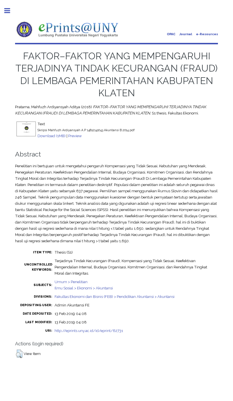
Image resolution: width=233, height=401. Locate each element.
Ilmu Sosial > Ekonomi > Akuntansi (84, 288)
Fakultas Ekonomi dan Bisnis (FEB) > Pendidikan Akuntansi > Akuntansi (114, 296)
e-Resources (207, 34)
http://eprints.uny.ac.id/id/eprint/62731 (89, 330)
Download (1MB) (52, 135)
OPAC (171, 34)
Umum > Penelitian (71, 281)
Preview (75, 135)
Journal (185, 34)
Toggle (10, 10)
